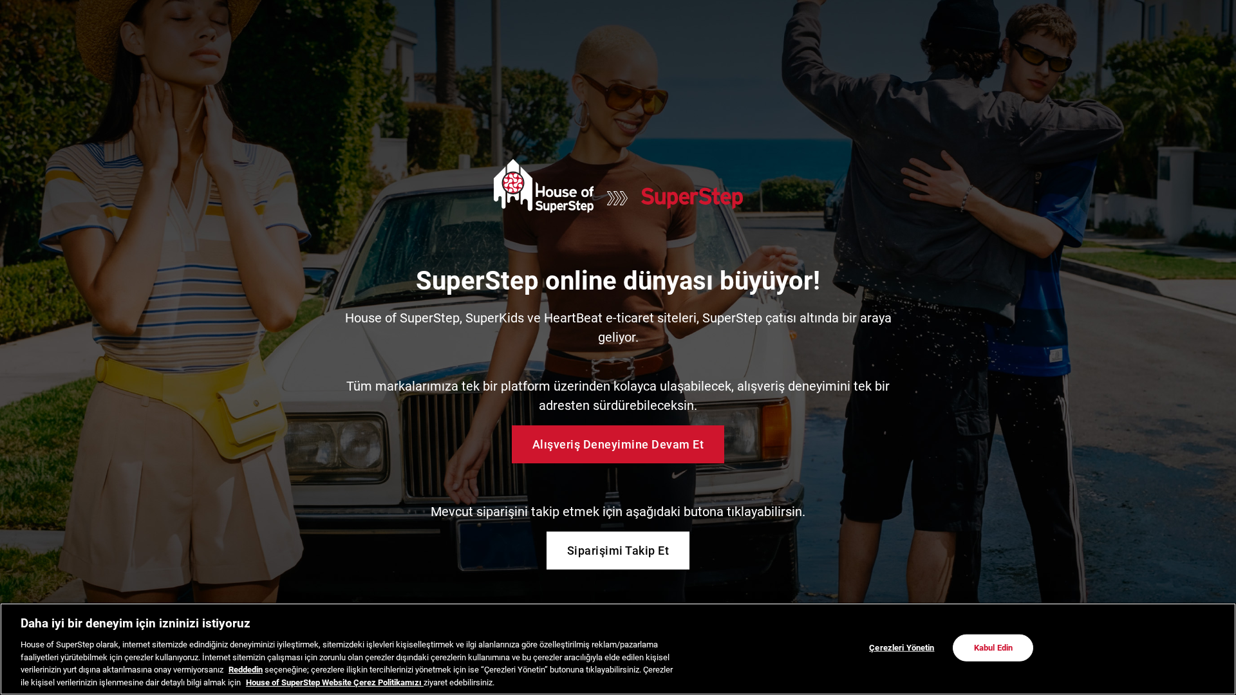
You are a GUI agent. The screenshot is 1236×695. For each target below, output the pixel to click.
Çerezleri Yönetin (901, 648)
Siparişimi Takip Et (618, 550)
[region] (618, 649)
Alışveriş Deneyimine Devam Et (618, 444)
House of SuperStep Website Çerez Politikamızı (335, 682)
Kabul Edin (993, 648)
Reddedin (246, 669)
